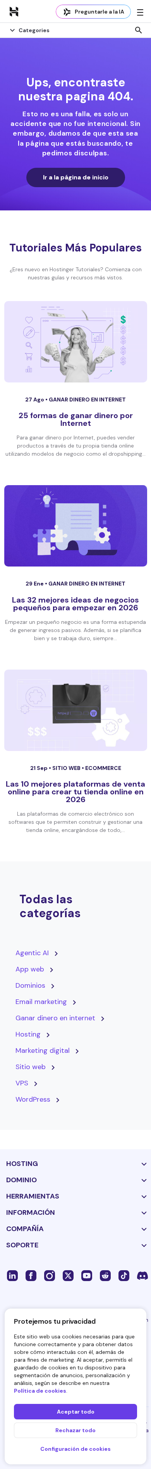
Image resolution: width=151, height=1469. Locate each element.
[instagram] (49, 1275)
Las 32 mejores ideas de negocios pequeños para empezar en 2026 (75, 604)
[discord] (142, 1275)
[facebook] (31, 1275)
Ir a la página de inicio (75, 177)
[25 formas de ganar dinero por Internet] (75, 341)
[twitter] (68, 1275)
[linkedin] (12, 1275)
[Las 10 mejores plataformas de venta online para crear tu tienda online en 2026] (75, 710)
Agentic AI (32, 953)
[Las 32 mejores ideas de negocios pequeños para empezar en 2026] (75, 526)
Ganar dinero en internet (87, 399)
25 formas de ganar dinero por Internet (76, 419)
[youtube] (87, 1275)
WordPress (32, 1099)
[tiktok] (124, 1275)
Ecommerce (103, 768)
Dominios (30, 985)
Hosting (28, 1034)
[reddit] (105, 1275)
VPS (21, 1083)
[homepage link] (14, 11)
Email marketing (41, 1001)
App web (29, 969)
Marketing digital (42, 1050)
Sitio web (67, 768)
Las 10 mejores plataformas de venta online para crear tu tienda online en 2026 (75, 791)
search (138, 30)
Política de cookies (40, 1390)
